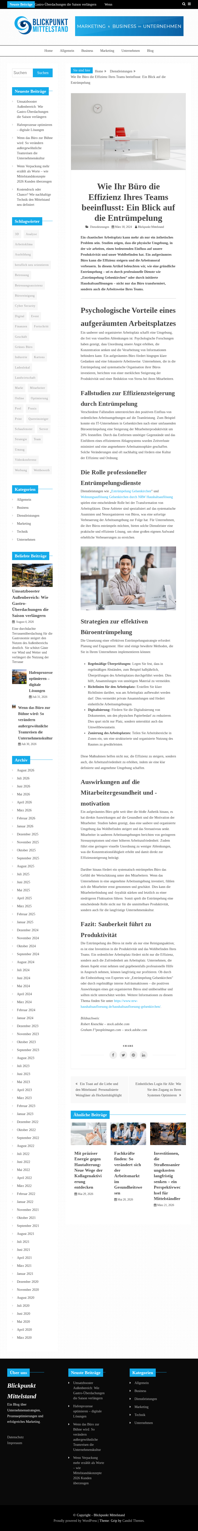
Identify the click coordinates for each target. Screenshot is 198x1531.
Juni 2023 (23, 1074)
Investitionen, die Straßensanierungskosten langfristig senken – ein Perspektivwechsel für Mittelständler (167, 1176)
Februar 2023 (26, 1106)
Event (35, 316)
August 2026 (25, 770)
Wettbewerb (42, 470)
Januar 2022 (25, 1202)
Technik (22, 531)
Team (37, 439)
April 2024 (24, 994)
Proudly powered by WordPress (76, 1521)
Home (48, 51)
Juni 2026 (23, 786)
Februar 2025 (26, 914)
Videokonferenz (25, 460)
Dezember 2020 (27, 1282)
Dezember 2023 (27, 1026)
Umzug (20, 449)
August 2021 (25, 1234)
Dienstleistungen (99, 227)
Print (18, 419)
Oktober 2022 (26, 1130)
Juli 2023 (23, 1066)
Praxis (32, 408)
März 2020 (24, 1337)
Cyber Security (25, 306)
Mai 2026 (23, 794)
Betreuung (22, 275)
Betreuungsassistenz (29, 285)
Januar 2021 (25, 1274)
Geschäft (21, 337)
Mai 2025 (23, 890)
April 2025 (24, 898)
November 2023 (28, 1034)
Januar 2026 (25, 826)
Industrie (21, 357)
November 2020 (28, 1290)
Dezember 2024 (27, 930)
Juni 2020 (23, 1314)
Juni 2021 (23, 1250)
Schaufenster (24, 429)
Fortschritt (41, 326)
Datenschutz (15, 1437)
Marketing (107, 51)
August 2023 (25, 1058)
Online (19, 398)
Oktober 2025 (26, 850)
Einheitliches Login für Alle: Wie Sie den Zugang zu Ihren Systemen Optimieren (158, 1089)
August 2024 (25, 962)
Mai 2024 (23, 986)
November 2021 (28, 1210)
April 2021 (24, 1258)
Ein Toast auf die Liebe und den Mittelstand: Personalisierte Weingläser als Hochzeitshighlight (99, 1089)
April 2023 (24, 1090)
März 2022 (24, 1186)
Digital (19, 316)
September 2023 (28, 1050)
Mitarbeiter (37, 388)
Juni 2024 (23, 978)
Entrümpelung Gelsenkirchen (131, 491)
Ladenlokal (22, 367)
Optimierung (39, 398)
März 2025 (24, 906)
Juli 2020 (23, 1306)
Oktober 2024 (26, 946)
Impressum (14, 1443)
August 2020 (25, 1298)
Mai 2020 (23, 1321)
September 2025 (28, 858)
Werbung (21, 470)
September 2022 (28, 1138)
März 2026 (24, 810)
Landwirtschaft (25, 377)
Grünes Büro (24, 347)
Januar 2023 (25, 1114)
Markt (19, 388)
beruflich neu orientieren (32, 265)
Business (87, 51)
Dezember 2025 (27, 834)
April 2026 (24, 802)
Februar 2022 (26, 1194)
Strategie (21, 439)
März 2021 (24, 1266)
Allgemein (67, 51)
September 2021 (28, 1226)
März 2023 (24, 1098)
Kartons (39, 357)
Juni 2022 (23, 1162)
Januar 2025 (25, 922)
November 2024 (28, 938)
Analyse (31, 234)
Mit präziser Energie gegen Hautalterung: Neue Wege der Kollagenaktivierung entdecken (88, 1170)
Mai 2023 (23, 1082)
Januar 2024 (25, 1018)
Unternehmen (130, 51)
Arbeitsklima (24, 244)
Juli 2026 (23, 778)
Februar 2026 (26, 818)
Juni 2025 (23, 882)
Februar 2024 (26, 1010)
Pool (18, 408)
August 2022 (25, 1146)
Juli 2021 (23, 1242)
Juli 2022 (23, 1154)
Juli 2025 (23, 874)
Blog (150, 51)
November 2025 (28, 842)
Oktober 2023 (26, 1042)
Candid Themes (133, 1521)
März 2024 (24, 1002)
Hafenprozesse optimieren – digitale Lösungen (87, 1411)
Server (43, 429)
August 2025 (25, 866)
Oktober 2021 (26, 1218)
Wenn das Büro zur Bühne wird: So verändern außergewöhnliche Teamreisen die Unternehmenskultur (35, 148)
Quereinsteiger (38, 419)
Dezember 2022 (27, 1122)
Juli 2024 (23, 970)
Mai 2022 (23, 1170)
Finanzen (21, 326)
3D (17, 234)
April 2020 (24, 1329)
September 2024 (28, 954)
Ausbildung (23, 254)
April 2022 (24, 1178)
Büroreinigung (25, 295)
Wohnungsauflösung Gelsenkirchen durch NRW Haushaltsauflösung (127, 497)
